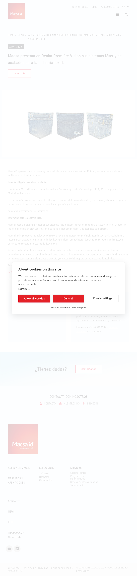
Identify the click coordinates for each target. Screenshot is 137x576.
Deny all (68, 298)
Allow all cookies (34, 298)
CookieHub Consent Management (74, 308)
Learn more (24, 288)
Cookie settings (102, 298)
